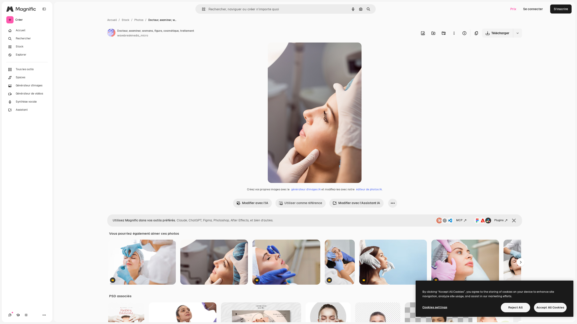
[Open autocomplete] (202, 9)
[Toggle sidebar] (44, 9)
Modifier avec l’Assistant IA (359, 203)
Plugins (499, 220)
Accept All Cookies (550, 307)
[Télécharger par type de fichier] (517, 33)
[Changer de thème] (26, 315)
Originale (297, 51)
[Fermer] (514, 220)
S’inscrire (561, 9)
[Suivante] (521, 262)
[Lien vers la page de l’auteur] (111, 33)
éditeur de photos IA (369, 189)
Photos (138, 20)
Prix (513, 9)
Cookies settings (434, 307)
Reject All (515, 307)
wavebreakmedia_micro (132, 35)
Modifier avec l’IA (255, 203)
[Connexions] (10, 315)
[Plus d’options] (453, 33)
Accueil (112, 20)
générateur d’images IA (306, 189)
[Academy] (18, 315)
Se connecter (533, 9)
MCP (459, 220)
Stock (125, 20)
